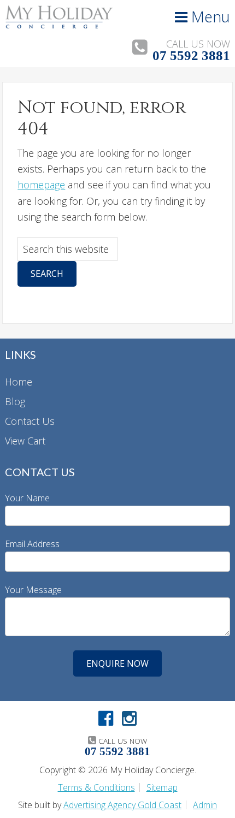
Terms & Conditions (96, 787)
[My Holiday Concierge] (59, 25)
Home (18, 381)
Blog (15, 401)
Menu (208, 17)
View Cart (25, 440)
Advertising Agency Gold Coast (122, 805)
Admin (205, 805)
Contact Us (30, 421)
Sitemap (162, 787)
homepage (41, 184)
